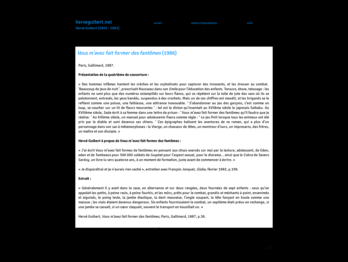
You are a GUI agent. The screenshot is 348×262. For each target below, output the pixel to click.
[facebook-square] (266, 247)
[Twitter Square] (270, 247)
